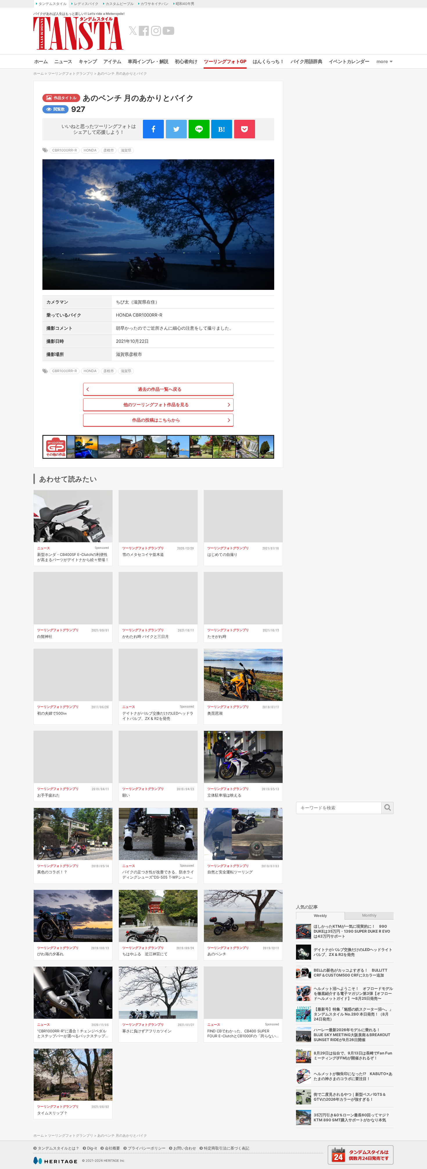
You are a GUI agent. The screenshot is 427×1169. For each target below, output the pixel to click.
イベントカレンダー (349, 61)
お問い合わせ (184, 1148)
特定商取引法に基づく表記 (226, 1148)
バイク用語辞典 (306, 61)
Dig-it (92, 1148)
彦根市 (108, 150)
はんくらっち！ (268, 61)
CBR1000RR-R (64, 150)
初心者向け (186, 61)
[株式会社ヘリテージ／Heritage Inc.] (55, 1160)
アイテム (112, 61)
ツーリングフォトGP (225, 61)
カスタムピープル (120, 3)
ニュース (63, 61)
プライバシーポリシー (147, 1148)
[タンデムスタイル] (78, 33)
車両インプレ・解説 (148, 61)
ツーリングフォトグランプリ (70, 73)
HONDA (90, 150)
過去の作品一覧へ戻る (160, 389)
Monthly (369, 915)
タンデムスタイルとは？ (58, 1148)
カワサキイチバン (154, 3)
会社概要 (112, 1148)
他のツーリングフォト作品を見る (156, 404)
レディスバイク (86, 3)
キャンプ (88, 61)
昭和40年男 (185, 3)
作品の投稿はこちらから (156, 420)
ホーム (41, 61)
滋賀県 (126, 150)
